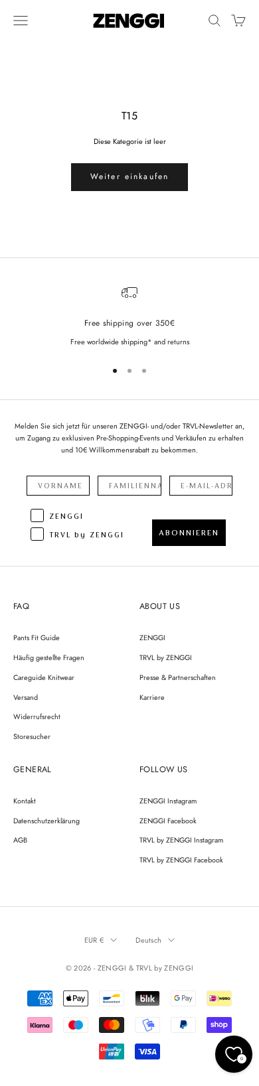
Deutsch (148, 940)
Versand (25, 697)
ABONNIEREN (189, 532)
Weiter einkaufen (129, 176)
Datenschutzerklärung (46, 820)
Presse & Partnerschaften (177, 677)
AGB (20, 840)
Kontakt (24, 800)
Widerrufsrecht (36, 716)
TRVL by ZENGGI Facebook (181, 859)
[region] (129, 316)
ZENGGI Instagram (168, 800)
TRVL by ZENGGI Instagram (181, 840)
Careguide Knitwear (43, 677)
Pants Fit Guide (36, 637)
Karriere (152, 697)
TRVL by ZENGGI (165, 657)
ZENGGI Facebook (168, 820)
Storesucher (31, 736)
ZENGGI (152, 637)
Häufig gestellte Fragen (48, 657)
